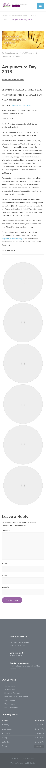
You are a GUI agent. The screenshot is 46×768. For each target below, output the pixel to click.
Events (18, 56)
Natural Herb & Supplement (16, 697)
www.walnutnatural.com (22, 105)
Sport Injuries (10, 700)
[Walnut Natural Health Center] (14, 5)
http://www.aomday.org (12, 238)
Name (4, 564)
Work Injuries (9, 704)
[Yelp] (8, 629)
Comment (7, 530)
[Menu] (40, 6)
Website (5, 587)
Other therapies (11, 707)
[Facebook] (4, 629)
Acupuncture (9, 689)
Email (4, 575)
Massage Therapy (12, 693)
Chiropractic (9, 686)
